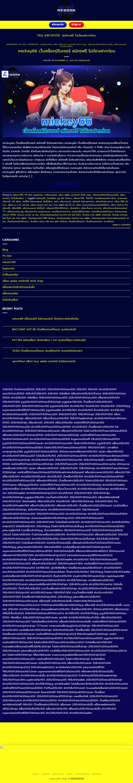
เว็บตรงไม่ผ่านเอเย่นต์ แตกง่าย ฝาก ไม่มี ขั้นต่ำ (60, 214)
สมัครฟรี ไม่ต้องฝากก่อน (83, 201)
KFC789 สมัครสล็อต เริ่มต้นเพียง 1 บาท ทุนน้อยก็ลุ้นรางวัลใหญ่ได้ (49, 340)
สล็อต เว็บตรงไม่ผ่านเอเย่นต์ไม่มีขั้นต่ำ (92, 204)
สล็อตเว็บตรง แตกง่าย (91, 208)
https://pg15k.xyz (78, 730)
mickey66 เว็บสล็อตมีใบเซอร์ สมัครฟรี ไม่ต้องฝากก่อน (66, 51)
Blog (5, 250)
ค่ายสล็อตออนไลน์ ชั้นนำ (105, 198)
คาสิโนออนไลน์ (46, 44)
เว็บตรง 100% (9, 214)
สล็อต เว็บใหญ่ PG (119, 204)
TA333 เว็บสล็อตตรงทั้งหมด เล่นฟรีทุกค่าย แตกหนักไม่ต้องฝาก (47, 350)
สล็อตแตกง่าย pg (15, 211)
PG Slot (23, 44)
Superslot (33, 44)
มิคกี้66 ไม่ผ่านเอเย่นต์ (32, 201)
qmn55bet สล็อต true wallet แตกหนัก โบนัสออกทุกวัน (44, 361)
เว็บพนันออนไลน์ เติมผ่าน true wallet (73, 218)
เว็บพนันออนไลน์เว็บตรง (18, 221)
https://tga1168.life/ (112, 738)
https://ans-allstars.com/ (66, 742)
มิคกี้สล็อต (48, 201)
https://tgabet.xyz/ (20, 738)
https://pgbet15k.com (14, 734)
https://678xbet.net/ (18, 742)
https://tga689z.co (43, 727)
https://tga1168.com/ (119, 734)
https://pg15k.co (98, 730)
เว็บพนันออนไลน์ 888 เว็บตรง (41, 218)
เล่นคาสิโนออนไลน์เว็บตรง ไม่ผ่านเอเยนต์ (109, 211)
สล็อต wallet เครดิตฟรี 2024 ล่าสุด (70, 44)
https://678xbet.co (41, 742)
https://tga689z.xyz (65, 727)
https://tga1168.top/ (89, 738)
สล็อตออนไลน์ (120, 44)
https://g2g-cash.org (112, 727)
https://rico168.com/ (115, 742)
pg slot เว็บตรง (64, 198)
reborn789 (12, 44)
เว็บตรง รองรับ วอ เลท (27, 214)
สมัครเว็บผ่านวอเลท (104, 201)
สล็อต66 (6, 208)
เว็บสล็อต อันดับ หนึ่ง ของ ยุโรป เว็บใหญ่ (48, 221)
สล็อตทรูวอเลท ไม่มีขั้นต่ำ (34, 208)
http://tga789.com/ (43, 738)
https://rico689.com (88, 727)
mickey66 (40, 198)
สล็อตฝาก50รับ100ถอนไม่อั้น (100, 44)
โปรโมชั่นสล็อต (66, 46)
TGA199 (89, 198)
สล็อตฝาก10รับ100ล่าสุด (57, 208)
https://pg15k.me (58, 730)
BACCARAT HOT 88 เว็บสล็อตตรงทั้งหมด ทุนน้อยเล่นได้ (44, 329)
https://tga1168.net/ (66, 738)
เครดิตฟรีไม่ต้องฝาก (81, 211)
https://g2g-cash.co (16, 730)
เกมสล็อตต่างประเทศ (61, 211)
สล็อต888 (16, 208)
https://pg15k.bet (38, 730)
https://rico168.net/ (92, 742)
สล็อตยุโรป (74, 208)
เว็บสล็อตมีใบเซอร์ (76, 221)
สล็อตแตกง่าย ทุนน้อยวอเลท (37, 211)
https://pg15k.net (118, 730)
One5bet (51, 198)
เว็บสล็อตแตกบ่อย (94, 221)
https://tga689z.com (20, 727)
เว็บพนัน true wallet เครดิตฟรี (96, 214)
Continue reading (66, 183)
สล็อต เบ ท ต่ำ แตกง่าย (18, 204)
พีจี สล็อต (16, 201)
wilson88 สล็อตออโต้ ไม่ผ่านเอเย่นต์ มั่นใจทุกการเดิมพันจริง (45, 318)
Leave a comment (122, 224)
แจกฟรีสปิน (109, 221)
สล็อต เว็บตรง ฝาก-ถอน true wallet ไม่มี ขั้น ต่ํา (53, 204)
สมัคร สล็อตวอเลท (62, 201)
